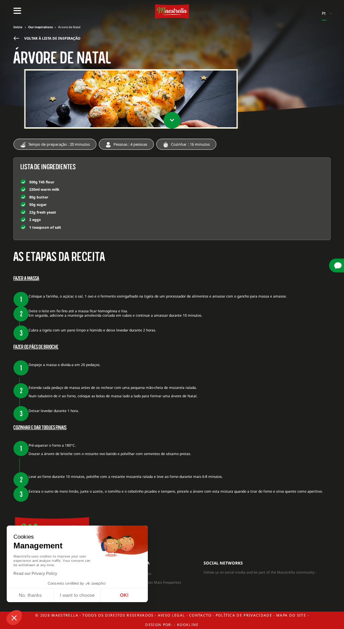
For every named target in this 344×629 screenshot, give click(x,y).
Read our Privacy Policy (35, 573)
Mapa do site (291, 615)
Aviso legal (171, 615)
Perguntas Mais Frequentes (158, 582)
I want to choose (77, 595)
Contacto (143, 573)
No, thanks (30, 595)
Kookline (188, 624)
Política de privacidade (244, 615)
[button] (14, 618)
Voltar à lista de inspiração (52, 38)
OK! (124, 595)
